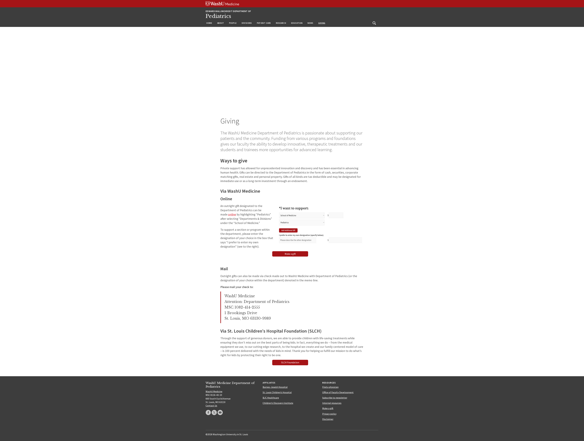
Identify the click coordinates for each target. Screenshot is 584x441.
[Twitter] (214, 412)
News (310, 23)
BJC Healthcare (271, 397)
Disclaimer (327, 419)
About (220, 23)
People (233, 23)
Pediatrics (218, 16)
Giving (321, 23)
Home (209, 23)
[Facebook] (208, 412)
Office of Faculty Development (338, 392)
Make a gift (290, 253)
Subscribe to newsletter (334, 397)
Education (296, 23)
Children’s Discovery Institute (278, 403)
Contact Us (211, 405)
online (232, 214)
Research (281, 23)
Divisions (247, 23)
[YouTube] (220, 412)
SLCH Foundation (290, 362)
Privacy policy (329, 413)
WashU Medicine (214, 391)
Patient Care (264, 23)
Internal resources (331, 403)
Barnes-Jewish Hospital (275, 387)
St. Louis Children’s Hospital (277, 392)
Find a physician (330, 387)
